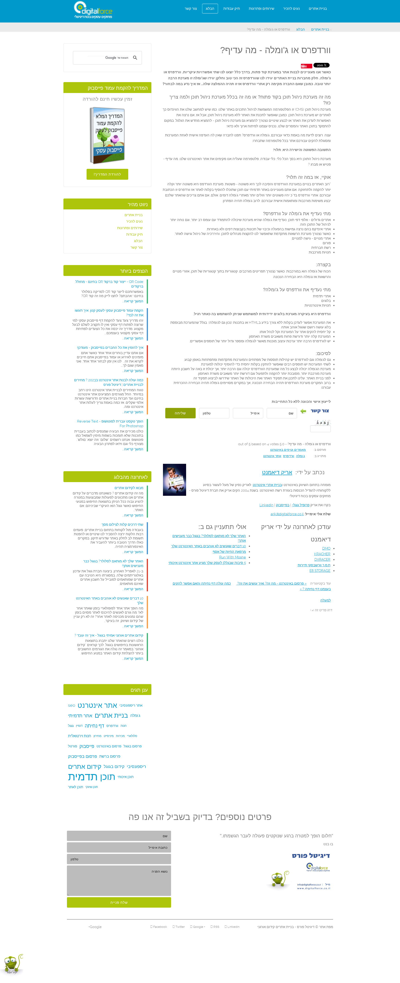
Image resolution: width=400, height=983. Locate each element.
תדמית (83, 777)
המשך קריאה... (132, 301)
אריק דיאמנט (277, 472)
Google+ (95, 927)
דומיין (79, 725)
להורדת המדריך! (107, 174)
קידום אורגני (266, 927)
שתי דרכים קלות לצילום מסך (122, 524)
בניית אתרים (318, 8)
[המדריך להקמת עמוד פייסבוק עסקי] (107, 135)
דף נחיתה (94, 726)
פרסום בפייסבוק (82, 756)
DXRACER (322, 559)
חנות (124, 725)
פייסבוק (86, 746)
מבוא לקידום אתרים (129, 488)
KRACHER (322, 554)
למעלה (325, 600)
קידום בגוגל (114, 766)
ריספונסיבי (136, 766)
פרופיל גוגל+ (300, 505)
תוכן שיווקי (91, 787)
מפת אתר (325, 927)
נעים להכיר (291, 8)
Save (304, 66)
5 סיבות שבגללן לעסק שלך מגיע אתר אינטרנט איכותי (207, 563)
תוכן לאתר (75, 787)
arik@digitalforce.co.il (287, 514)
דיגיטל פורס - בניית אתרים (294, 927)
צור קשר (191, 8)
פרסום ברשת (109, 756)
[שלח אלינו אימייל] (295, 871)
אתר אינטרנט (272, 456)
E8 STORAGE (319, 571)
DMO (326, 548)
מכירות (120, 736)
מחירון (97, 736)
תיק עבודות (231, 8)
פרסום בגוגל (133, 746)
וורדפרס (288, 456)
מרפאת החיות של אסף (229, 552)
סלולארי (132, 736)
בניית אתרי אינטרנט (267, 485)
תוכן (107, 777)
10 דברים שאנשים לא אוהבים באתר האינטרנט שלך (208, 546)
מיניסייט (109, 736)
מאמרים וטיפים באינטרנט (288, 449)
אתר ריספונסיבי (130, 705)
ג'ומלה (300, 456)
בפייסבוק (282, 505)
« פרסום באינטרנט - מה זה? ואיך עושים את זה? (271, 583)
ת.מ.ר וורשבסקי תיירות (314, 565)
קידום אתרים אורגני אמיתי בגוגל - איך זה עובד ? (109, 635)
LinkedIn (266, 505)
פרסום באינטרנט (109, 746)
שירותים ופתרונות (261, 8)
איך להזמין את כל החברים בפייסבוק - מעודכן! (110, 348)
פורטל (72, 746)
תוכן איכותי (126, 777)
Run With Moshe (232, 557)
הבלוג (210, 8)
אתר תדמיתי (80, 715)
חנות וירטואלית (79, 736)
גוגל (71, 726)
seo (71, 705)
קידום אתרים (84, 766)
